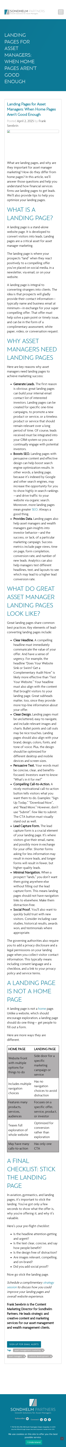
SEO (35, 509)
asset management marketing (28, 1350)
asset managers (15, 1356)
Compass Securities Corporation (34, 1429)
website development (39, 1356)
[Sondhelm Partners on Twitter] (45, 1419)
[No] (62, 1438)
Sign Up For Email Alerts (24, 1344)
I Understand (34, 1442)
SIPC (53, 1429)
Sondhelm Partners (24, 12)
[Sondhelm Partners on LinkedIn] (41, 1419)
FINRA (49, 1429)
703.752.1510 (15, 1427)
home (42, 1008)
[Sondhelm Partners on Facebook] (49, 1419)
